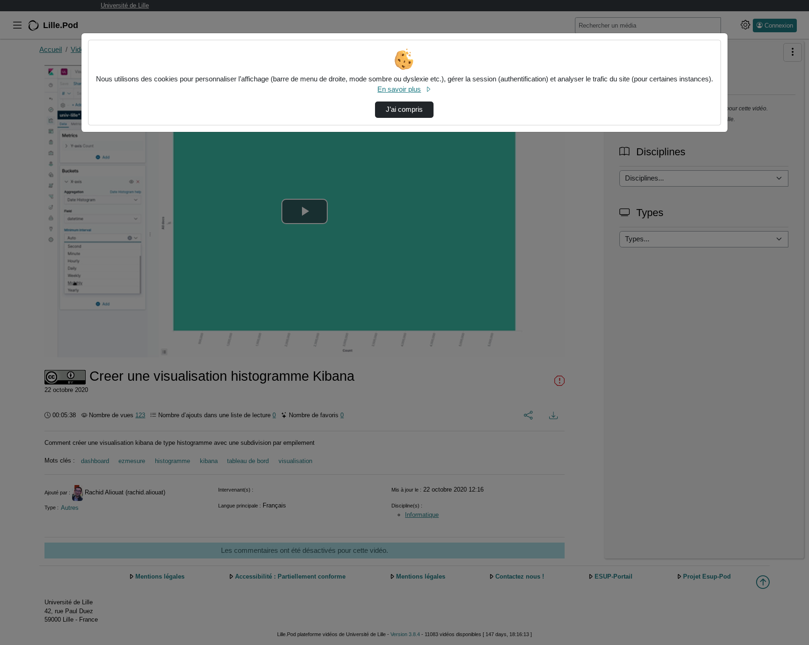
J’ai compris (404, 109)
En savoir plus (399, 89)
